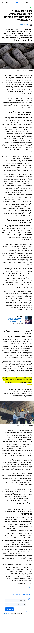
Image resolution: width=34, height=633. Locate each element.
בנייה (20, 587)
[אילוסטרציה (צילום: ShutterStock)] (17, 57)
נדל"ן (31, 587)
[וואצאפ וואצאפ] (7, 2)
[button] (26, 2)
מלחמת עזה (26, 587)
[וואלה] (17, 2)
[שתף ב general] (3, 2)
